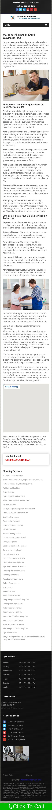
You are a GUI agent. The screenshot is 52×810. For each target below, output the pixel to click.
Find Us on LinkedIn (15, 729)
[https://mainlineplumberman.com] (26, 19)
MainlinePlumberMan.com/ (30, 780)
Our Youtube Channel (16, 733)
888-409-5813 (29, 6)
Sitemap (29, 775)
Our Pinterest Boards (16, 736)
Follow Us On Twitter (16, 725)
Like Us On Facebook (16, 722)
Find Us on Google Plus (16, 740)
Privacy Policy (8, 775)
